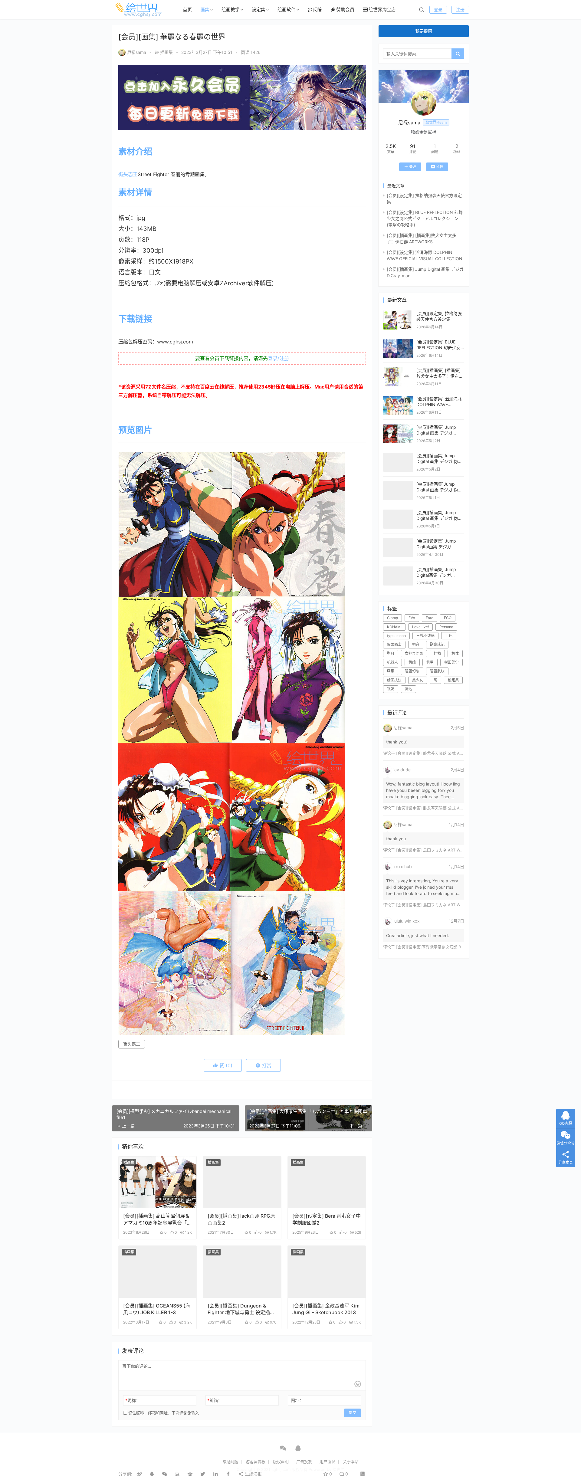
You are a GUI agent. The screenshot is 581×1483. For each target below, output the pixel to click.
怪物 (437, 653)
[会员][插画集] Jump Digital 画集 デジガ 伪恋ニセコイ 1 (439, 518)
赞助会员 (345, 9)
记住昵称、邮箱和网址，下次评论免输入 (163, 1412)
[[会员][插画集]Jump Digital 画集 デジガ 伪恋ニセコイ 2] (398, 484)
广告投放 (304, 1461)
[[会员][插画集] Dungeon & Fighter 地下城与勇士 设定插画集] (242, 1272)
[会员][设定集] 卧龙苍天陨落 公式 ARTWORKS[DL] (441, 753)
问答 (317, 9)
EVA (412, 617)
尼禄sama (136, 52)
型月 (390, 653)
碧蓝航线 (437, 671)
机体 (455, 653)
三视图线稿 (425, 635)
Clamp (392, 617)
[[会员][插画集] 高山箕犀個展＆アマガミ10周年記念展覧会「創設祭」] (157, 1182)
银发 (390, 689)
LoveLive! (420, 627)
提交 (352, 1412)
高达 (408, 689)
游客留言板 (255, 1461)
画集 (204, 9)
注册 (460, 9)
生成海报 (253, 1473)
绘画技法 (394, 680)
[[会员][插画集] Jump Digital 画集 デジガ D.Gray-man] (398, 427)
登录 (438, 9)
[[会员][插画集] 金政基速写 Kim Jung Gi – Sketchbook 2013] (327, 1272)
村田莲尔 (451, 662)
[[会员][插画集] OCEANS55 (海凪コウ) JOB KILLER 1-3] (157, 1272)
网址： (297, 1400)
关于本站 (351, 1461)
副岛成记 (437, 644)
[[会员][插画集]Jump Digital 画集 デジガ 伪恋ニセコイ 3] (398, 455)
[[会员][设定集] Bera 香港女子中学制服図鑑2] (327, 1182)
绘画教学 (231, 9)
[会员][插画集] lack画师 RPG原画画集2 (241, 1219)
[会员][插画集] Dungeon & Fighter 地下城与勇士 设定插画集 (241, 1309)
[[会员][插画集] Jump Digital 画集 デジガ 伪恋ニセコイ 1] (398, 512)
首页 (187, 9)
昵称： (132, 1400)
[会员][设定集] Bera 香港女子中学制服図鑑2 (326, 1219)
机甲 (430, 662)
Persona (446, 627)
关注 (412, 166)
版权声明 (281, 1461)
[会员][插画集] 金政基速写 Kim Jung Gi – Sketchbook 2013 (325, 1309)
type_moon (396, 635)
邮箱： (214, 1400)
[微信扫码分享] (164, 1473)
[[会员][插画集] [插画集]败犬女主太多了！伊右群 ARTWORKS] (398, 370)
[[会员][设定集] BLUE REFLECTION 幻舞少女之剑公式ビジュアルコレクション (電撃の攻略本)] (398, 341)
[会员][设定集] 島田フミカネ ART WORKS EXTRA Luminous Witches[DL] (462, 850)
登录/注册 (278, 358)
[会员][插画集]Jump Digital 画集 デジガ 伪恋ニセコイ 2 (439, 489)
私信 (439, 166)
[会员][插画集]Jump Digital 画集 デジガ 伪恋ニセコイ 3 (439, 461)
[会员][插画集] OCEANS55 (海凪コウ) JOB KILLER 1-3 (156, 1309)
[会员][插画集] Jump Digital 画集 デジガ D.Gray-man (436, 433)
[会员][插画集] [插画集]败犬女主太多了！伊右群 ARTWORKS (439, 376)
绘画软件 (286, 9)
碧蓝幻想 (412, 671)
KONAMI (394, 627)
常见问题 (230, 1461)
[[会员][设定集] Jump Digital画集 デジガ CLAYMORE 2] (398, 540)
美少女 (417, 680)
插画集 (166, 52)
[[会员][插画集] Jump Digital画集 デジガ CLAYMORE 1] (398, 569)
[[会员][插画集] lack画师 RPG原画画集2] (242, 1182)
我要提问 (423, 31)
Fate (429, 617)
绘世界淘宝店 (382, 9)
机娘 (412, 662)
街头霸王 (128, 174)
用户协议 (327, 1461)
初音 (415, 644)
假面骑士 (394, 644)
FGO (447, 617)
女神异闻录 (414, 653)
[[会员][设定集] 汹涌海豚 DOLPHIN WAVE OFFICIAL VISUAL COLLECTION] (398, 398)
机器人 (392, 662)
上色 (448, 635)
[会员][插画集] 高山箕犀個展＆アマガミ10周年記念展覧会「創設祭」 (157, 1219)
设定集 (258, 9)
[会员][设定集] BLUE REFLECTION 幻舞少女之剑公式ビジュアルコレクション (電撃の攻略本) (425, 218)
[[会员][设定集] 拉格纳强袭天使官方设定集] (398, 313)
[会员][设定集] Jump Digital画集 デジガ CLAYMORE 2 (436, 546)
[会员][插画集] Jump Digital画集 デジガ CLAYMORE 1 (436, 575)
